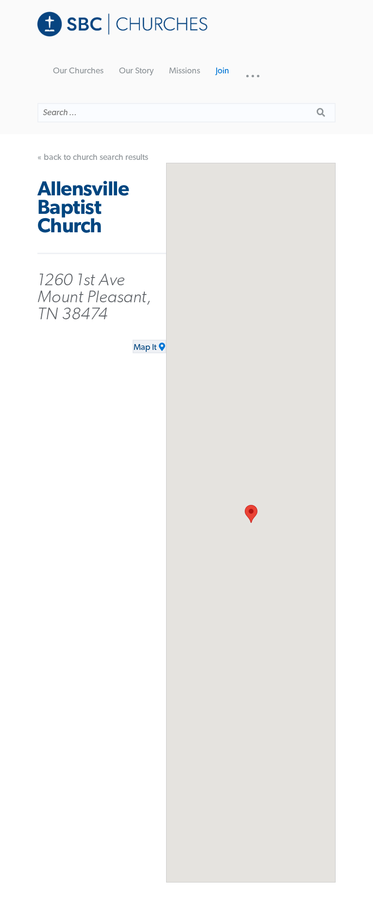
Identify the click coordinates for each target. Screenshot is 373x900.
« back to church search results (92, 157)
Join (222, 71)
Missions (184, 71)
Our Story (136, 71)
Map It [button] (145, 347)
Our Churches (78, 71)
